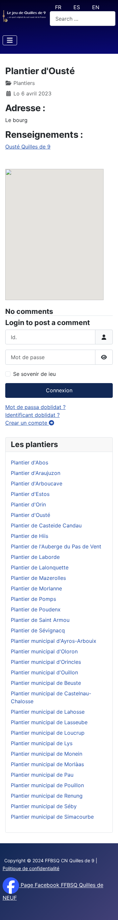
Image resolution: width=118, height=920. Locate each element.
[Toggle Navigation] (10, 40)
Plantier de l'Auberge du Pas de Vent (56, 546)
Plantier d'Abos (29, 462)
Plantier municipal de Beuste (46, 683)
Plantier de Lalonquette (40, 567)
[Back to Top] (106, 908)
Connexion (59, 390)
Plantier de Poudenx (36, 609)
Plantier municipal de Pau (42, 774)
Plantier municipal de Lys (41, 743)
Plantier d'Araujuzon (35, 473)
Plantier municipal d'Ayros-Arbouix (53, 641)
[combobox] (82, 18)
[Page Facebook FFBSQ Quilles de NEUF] (11, 885)
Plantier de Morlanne (36, 588)
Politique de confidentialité (31, 868)
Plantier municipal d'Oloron (44, 651)
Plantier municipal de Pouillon (47, 785)
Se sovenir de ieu (34, 374)
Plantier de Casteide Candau (46, 525)
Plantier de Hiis (29, 536)
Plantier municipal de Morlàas (47, 764)
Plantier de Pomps (33, 599)
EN (95, 7)
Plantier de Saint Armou (40, 620)
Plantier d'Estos (30, 494)
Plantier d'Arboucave (36, 483)
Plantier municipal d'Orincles (46, 662)
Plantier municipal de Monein (46, 753)
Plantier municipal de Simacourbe (52, 816)
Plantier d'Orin (28, 504)
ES (76, 7)
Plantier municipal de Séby (44, 806)
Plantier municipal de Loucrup (48, 732)
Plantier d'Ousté (30, 515)
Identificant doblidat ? (32, 415)
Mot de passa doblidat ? (35, 407)
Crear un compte (27, 422)
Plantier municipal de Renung (47, 795)
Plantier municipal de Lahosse (48, 711)
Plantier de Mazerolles (38, 578)
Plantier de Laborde (35, 557)
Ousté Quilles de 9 (27, 146)
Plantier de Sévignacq (38, 630)
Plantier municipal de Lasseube (49, 722)
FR (58, 7)
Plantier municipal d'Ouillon (44, 672)
